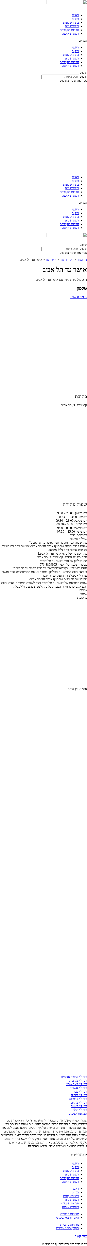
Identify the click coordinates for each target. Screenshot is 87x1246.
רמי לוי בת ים (79, 1102)
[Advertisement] (43, 128)
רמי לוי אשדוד (78, 1088)
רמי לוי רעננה (79, 1106)
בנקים (75, 19)
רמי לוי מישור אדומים (74, 1077)
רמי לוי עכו (80, 1091)
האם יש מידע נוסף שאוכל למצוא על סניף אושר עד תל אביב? (50, 568)
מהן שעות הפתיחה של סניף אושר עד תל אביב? (58, 542)
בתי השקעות (71, 22)
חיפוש (83, 76)
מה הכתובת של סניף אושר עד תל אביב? (62, 553)
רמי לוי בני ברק (78, 1080)
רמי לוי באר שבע (76, 1084)
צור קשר (81, 1236)
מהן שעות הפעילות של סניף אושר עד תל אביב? (58, 579)
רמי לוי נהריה (79, 1095)
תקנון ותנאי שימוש (67, 1217)
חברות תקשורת (69, 30)
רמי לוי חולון (79, 1110)
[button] (43, 40)
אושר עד (51, 259)
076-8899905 (78, 297)
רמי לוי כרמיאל (78, 1099)
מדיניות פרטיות (69, 1214)
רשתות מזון (72, 26)
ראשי (75, 15)
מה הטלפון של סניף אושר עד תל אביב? (63, 561)
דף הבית (82, 259)
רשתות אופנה (70, 33)
